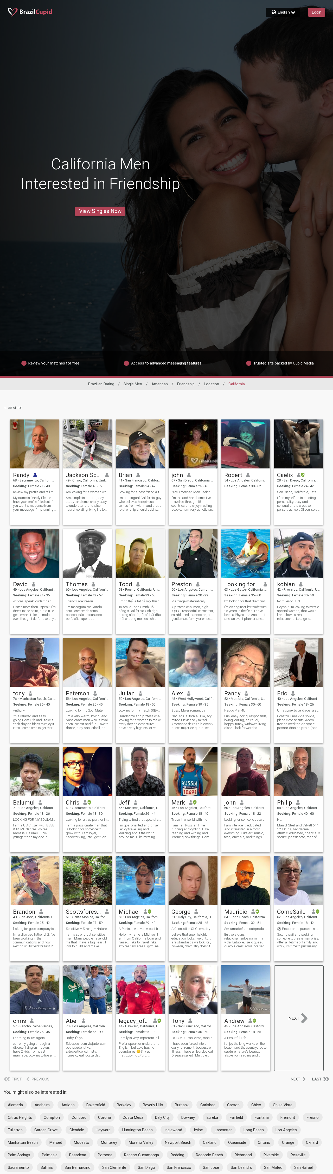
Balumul (24, 802)
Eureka (212, 1117)
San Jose (211, 1167)
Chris (72, 802)
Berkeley (124, 1105)
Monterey (109, 1142)
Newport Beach (178, 1142)
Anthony (19, 710)
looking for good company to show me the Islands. (34, 929)
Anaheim (42, 1105)
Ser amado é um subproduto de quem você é (245, 929)
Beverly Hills (153, 1105)
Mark (178, 802)
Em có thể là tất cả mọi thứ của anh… (140, 601)
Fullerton (15, 1130)
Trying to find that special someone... (140, 819)
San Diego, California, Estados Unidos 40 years (298, 492)
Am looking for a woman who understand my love (87, 492)
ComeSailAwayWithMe (292, 911)
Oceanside (237, 1142)
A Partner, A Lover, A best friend (140, 929)
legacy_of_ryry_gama (134, 1020)
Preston (181, 584)
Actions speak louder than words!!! (34, 601)
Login (316, 12)
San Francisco (179, 1167)
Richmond (243, 1155)
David (20, 584)
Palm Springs (19, 1155)
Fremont (287, 1117)
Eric (282, 693)
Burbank (182, 1105)
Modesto (81, 1142)
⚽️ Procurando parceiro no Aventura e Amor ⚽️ (298, 929)
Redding (177, 1155)
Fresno (313, 1117)
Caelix (285, 475)
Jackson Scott (83, 475)
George (180, 911)
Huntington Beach (137, 1130)
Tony (177, 1020)
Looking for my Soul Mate (84, 710)
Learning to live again (29, 1038)
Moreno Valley (141, 1142)
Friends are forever (79, 601)
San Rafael (303, 1167)
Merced (55, 1142)
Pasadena (77, 1155)
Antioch (68, 1105)
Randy (21, 475)
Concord (79, 1117)
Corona (104, 1117)
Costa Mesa (133, 1117)
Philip (284, 802)
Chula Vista (282, 1105)
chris (19, 1020)
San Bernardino (78, 1167)
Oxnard (312, 1142)
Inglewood (173, 1130)
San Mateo (273, 1167)
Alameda (15, 1105)
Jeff (124, 802)
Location (211, 384)
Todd (125, 584)
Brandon (24, 911)
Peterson (77, 693)
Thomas (77, 584)
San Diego (146, 1167)
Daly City (162, 1117)
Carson (233, 1105)
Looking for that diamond (242, 584)
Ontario (264, 1142)
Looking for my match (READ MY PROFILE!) (140, 710)
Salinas (47, 1167)
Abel (72, 1020)
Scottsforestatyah (83, 911)
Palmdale (49, 1155)
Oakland (209, 1142)
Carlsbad (207, 1105)
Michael (129, 911)
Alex (177, 693)
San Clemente (114, 1167)
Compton (52, 1117)
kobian (286, 584)
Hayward (103, 1130)
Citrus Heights (20, 1117)
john (177, 475)
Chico (256, 1105)
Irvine (198, 1130)
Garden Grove (46, 1130)
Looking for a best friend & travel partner (140, 492)
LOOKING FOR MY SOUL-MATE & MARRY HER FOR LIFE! (34, 819)
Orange (288, 1142)
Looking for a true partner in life (87, 819)
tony (19, 693)
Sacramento (18, 1167)
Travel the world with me (189, 819)
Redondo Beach (209, 1155)
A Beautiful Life (235, 1038)
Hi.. (279, 819)
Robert (233, 475)
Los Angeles (286, 1130)
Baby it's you (75, 1038)
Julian (127, 693)
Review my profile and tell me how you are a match (34, 492)
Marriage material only (188, 601)
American (159, 384)
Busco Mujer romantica (188, 710)
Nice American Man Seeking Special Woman (193, 492)
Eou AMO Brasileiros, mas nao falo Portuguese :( (193, 1038)
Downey (188, 1117)
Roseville (298, 1155)
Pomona (105, 1155)
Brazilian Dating (101, 384)
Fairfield (236, 1117)
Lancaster (223, 1130)
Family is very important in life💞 (140, 1038)
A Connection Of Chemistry (190, 929)
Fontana (262, 1117)
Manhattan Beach (23, 1142)
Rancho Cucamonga (141, 1155)
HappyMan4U (234, 710)
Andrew (234, 1020)
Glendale (76, 1130)
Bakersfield (95, 1105)
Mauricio (235, 911)
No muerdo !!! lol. (289, 601)
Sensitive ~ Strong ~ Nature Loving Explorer (87, 929)
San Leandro (241, 1167)
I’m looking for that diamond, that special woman (245, 601)
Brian (125, 475)
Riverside (271, 1155)
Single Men (133, 384)
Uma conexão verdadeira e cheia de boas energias (298, 710)
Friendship (186, 384)
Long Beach (254, 1130)
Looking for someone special (244, 819)
